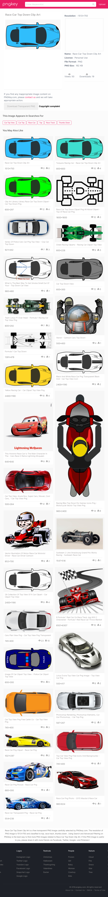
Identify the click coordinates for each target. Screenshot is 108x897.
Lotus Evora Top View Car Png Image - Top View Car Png (78, 676)
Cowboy (71, 872)
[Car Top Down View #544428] (79, 269)
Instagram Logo (23, 857)
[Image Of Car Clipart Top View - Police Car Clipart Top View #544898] (28, 659)
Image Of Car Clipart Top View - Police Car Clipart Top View (27, 675)
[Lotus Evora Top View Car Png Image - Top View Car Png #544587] (79, 652)
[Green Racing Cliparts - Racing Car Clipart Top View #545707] (79, 233)
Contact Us (80, 890)
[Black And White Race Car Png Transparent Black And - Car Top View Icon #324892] (79, 362)
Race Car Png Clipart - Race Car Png (21, 750)
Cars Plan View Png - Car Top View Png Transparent (28, 635)
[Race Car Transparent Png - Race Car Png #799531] (28, 803)
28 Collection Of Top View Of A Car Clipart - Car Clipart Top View (26, 595)
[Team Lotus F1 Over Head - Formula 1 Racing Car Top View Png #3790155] (28, 306)
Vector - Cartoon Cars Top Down (70, 338)
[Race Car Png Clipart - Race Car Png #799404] (28, 740)
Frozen (71, 857)
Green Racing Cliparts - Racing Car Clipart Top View (79, 245)
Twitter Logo (21, 861)
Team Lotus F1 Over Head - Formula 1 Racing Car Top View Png (26, 319)
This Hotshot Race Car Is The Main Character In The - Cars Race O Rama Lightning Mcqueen (26, 455)
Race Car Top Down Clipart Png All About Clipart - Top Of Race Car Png (78, 210)
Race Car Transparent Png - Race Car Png (23, 813)
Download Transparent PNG (21, 106)
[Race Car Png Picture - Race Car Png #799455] (28, 772)
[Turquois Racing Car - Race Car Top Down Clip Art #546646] (79, 148)
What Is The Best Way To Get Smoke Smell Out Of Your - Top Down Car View (27, 284)
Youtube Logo (22, 864)
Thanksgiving (49, 864)
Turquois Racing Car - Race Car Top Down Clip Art (78, 163)
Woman (71, 868)
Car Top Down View (65, 284)
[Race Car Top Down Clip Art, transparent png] (33, 35)
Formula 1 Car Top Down (15, 351)
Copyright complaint (49, 106)
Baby (70, 864)
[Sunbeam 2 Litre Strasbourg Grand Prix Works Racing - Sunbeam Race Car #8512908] (79, 533)
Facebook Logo (23, 868)
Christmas (47, 857)
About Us (69, 890)
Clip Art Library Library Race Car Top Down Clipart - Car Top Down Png (27, 202)
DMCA (89, 890)
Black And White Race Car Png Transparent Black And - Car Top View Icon (77, 377)
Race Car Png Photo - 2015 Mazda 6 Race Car (76, 798)
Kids (70, 876)
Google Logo (21, 876)
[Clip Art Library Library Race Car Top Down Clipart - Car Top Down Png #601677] (28, 187)
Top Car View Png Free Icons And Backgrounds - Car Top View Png (78, 757)
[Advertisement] (32, 69)
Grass (91, 864)
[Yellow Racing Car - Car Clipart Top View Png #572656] (28, 375)
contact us (30, 97)
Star (90, 868)
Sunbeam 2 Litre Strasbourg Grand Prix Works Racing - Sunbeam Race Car (76, 554)
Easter (46, 872)
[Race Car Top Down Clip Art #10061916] (28, 148)
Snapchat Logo (23, 872)
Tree (90, 872)
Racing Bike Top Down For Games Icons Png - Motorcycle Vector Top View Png (76, 504)
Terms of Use (99, 890)
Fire (90, 861)
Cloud (91, 857)
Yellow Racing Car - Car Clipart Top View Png (25, 390)
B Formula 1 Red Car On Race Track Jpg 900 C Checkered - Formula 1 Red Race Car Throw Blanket (79, 618)
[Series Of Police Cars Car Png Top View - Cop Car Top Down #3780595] (28, 227)
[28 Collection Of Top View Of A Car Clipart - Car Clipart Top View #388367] (28, 580)
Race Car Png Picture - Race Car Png (21, 785)
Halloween (47, 861)
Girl (69, 861)
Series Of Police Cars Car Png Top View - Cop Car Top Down (27, 243)
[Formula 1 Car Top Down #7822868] (28, 340)
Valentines (47, 868)
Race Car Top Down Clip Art (17, 163)
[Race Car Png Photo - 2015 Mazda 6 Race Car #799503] (79, 783)
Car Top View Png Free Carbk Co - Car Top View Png (26, 720)
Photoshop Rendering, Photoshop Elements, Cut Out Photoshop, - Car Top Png (77, 716)
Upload (102, 4)
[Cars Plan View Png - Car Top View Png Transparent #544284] (28, 621)
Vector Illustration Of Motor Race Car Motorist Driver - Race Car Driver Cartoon (25, 554)
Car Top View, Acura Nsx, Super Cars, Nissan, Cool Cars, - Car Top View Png (27, 497)
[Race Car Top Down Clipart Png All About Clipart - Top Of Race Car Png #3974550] (79, 191)
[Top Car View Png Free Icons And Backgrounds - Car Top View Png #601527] (79, 741)
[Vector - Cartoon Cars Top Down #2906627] (79, 315)
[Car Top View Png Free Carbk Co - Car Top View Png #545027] (28, 703)
